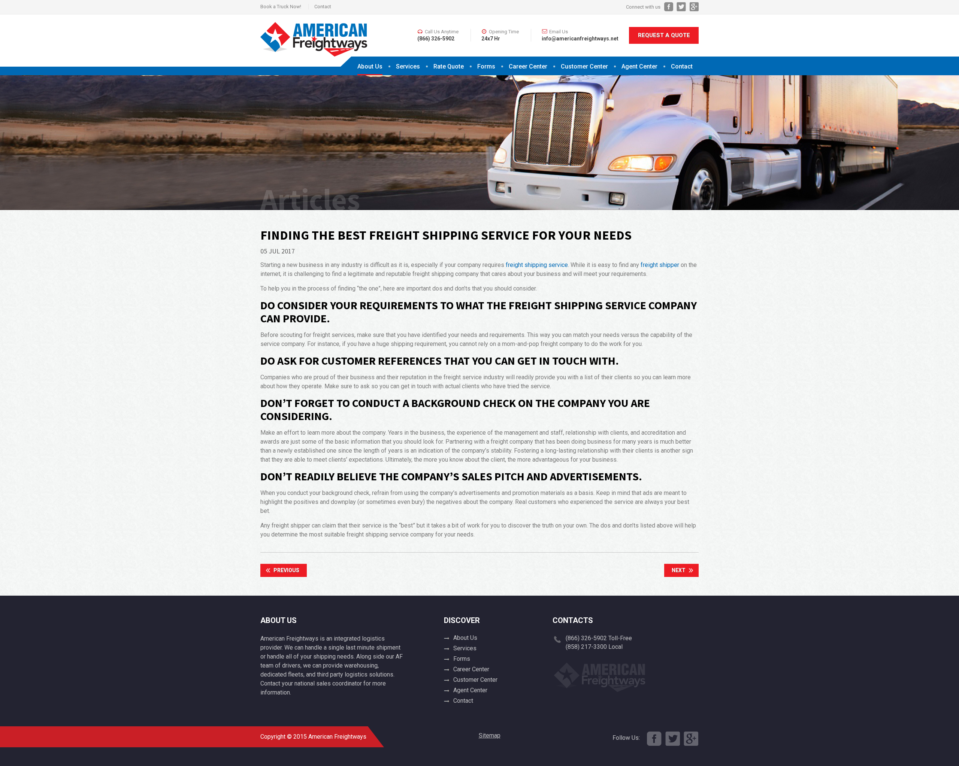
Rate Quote (448, 66)
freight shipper (660, 264)
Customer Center (475, 679)
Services (408, 66)
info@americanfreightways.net (580, 39)
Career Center (528, 66)
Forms (486, 66)
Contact (322, 6)
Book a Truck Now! (280, 6)
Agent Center (639, 66)
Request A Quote (664, 35)
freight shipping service (537, 264)
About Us (369, 66)
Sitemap (489, 735)
